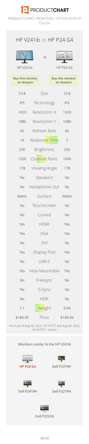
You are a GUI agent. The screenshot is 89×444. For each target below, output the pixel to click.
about (44, 438)
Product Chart (21, 18)
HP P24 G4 (64, 67)
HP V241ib (24, 67)
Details (52, 330)
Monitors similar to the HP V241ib (44, 344)
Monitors (45, 18)
